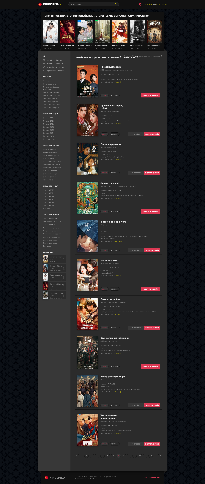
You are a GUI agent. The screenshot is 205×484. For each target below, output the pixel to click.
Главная (127, 56)
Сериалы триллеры (50, 240)
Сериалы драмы (49, 225)
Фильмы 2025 (48, 121)
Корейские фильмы (50, 98)
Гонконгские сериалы (51, 95)
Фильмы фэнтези (49, 177)
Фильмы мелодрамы (51, 171)
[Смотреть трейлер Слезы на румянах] (136, 173)
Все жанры (47, 246)
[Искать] (116, 4)
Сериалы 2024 (48, 196)
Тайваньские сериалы (51, 107)
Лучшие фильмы (49, 81)
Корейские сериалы (50, 101)
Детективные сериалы (52, 222)
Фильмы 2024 (48, 124)
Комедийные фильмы (51, 164)
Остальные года (49, 139)
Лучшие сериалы (49, 84)
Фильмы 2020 (48, 136)
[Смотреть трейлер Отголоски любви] (136, 328)
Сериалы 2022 (48, 202)
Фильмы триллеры (50, 174)
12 (129, 456)
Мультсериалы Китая (55, 70)
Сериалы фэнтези (50, 243)
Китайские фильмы (54, 60)
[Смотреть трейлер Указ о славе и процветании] (136, 444)
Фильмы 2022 (48, 130)
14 (140, 456)
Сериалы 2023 (48, 199)
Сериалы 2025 (48, 193)
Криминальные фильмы (52, 168)
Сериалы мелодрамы (51, 237)
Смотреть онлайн (151, 95)
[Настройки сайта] (140, 4)
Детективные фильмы (51, 155)
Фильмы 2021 (48, 133)
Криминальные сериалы (52, 234)
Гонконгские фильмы (51, 92)
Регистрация (161, 4)
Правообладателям (152, 478)
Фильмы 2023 (48, 127)
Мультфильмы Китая (55, 67)
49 (151, 456)
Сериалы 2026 (48, 190)
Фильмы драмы (49, 158)
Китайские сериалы (55, 63)
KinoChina (52, 4)
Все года (46, 208)
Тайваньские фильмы (51, 104)
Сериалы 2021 (48, 205)
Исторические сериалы (141, 56)
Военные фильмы (50, 152)
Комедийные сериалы (51, 231)
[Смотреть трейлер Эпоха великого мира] (136, 405)
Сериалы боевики (50, 219)
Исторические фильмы (52, 161)
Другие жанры (48, 180)
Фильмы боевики (49, 149)
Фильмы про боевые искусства (51, 88)
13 (134, 456)
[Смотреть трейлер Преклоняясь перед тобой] (136, 134)
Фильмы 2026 (48, 118)
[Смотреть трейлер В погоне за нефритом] (136, 250)
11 (123, 456)
